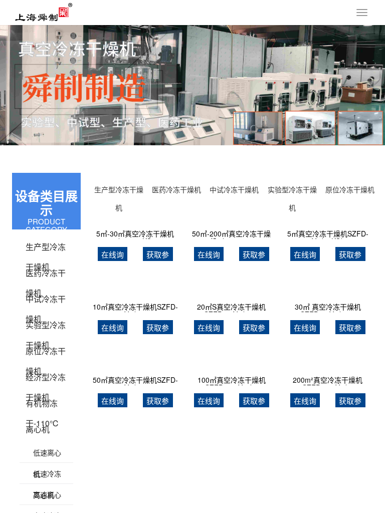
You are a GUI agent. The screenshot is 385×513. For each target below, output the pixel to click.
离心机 (38, 429)
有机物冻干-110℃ (42, 405)
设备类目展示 (46, 203)
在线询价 (112, 255)
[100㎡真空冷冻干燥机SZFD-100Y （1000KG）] (231, 364)
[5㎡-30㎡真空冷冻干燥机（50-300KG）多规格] (135, 217)
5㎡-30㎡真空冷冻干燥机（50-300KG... (135, 234)
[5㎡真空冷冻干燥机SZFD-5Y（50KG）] (327, 217)
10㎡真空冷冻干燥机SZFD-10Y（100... (135, 307)
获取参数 (157, 255)
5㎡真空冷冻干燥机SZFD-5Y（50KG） (327, 234)
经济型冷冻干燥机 (46, 379)
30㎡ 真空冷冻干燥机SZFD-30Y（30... (328, 307)
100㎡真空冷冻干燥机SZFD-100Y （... (232, 380)
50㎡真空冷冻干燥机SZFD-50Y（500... (135, 380)
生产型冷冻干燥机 (46, 249)
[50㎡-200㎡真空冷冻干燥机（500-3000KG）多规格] (231, 217)
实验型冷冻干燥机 (46, 327)
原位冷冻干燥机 (46, 353)
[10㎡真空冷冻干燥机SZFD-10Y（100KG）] (135, 291)
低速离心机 (47, 455)
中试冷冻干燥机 (46, 301)
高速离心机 (47, 497)
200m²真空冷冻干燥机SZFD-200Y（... (327, 380)
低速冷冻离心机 (47, 476)
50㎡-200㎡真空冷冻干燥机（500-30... (231, 234)
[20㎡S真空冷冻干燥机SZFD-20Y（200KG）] (231, 291)
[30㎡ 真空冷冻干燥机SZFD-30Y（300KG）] (327, 291)
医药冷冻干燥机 (46, 275)
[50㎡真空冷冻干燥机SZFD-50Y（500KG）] (135, 364)
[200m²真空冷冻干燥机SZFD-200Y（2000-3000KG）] (327, 364)
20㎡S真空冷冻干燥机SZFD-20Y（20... (231, 307)
